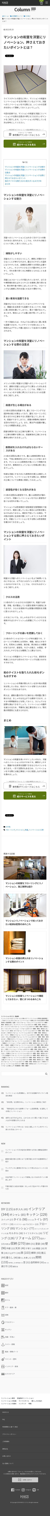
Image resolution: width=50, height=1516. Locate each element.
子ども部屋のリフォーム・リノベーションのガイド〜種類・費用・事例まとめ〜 (25, 1055)
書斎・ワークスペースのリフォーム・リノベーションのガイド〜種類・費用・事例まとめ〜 (24, 1051)
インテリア (22, 1403)
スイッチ (7, 1219)
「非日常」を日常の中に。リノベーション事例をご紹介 (26, 1102)
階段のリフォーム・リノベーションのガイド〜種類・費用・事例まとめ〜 (24, 1061)
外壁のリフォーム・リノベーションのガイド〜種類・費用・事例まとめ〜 (24, 1063)
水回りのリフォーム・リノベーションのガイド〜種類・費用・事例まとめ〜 (26, 1041)
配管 (15, 1266)
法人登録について (7, 1463)
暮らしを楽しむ (26, 1257)
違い (46, 1263)
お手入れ (20, 1209)
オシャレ (18, 1215)
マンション (20, 830)
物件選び (19, 1263)
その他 (7, 827)
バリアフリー (19, 1224)
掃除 (36, 1252)
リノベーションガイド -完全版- (10, 1016)
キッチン (36, 1214)
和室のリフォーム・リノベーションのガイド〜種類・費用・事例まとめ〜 (23, 1057)
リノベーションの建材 (8, 1403)
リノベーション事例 (8, 1398)
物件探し (11, 1263)
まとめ (7, 184)
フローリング (10, 830)
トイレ (41, 1219)
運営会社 (5, 1449)
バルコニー (31, 1224)
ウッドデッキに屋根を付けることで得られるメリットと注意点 (26, 1169)
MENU (33, 10)
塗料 (30, 1243)
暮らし (12, 1257)
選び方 (6, 1266)
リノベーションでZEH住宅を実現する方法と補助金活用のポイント (26, 1151)
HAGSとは (5, 1412)
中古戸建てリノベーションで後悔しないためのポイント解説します (26, 1178)
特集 (30, 1403)
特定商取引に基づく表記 (10, 1427)
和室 (26, 830)
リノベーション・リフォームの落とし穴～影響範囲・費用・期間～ (24, 1065)
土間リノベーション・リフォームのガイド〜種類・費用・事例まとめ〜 (25, 1049)
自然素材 (37, 1262)
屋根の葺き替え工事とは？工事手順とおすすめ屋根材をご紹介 (26, 1160)
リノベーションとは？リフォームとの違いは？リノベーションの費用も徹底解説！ (24, 1018)
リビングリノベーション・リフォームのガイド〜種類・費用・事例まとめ (26, 1029)
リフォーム (27, 1237)
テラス (31, 1220)
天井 (20, 1248)
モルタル (16, 1233)
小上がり (14, 1252)
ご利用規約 (5, 1441)
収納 (18, 1243)
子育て (31, 1248)
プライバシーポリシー (9, 1434)
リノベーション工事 (36, 830)
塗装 (40, 1243)
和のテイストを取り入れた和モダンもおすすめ (23, 181)
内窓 (7, 1244)
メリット (39, 1229)
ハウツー (7, 1224)
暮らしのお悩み (37, 1401)
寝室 (40, 1248)
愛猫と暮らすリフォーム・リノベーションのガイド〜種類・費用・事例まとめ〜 (24, 1058)
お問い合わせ (6, 1456)
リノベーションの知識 (8, 1401)
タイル (20, 1219)
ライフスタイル (32, 1233)
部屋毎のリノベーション (25, 1398)
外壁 (10, 1248)
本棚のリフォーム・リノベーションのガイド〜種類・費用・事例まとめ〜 (27, 1053)
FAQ (3, 1419)
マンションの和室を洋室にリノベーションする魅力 (25, 166)
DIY (7, 1209)
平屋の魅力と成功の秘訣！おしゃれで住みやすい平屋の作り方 (26, 1187)
